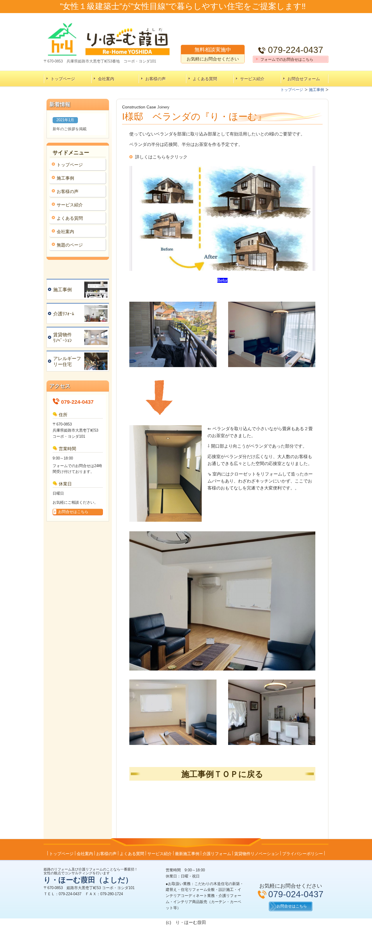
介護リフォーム (217, 853)
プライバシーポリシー (302, 853)
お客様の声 (155, 78)
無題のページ (70, 244)
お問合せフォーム (303, 78)
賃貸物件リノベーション (256, 853)
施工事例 (65, 178)
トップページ (63, 78)
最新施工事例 (187, 853)
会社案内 (106, 78)
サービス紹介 (252, 78)
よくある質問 (205, 78)
